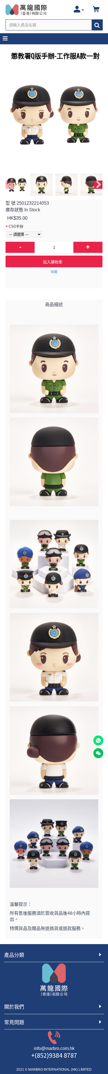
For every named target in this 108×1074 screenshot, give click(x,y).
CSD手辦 (16, 226)
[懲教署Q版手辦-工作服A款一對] (54, 114)
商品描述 (54, 304)
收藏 (54, 272)
